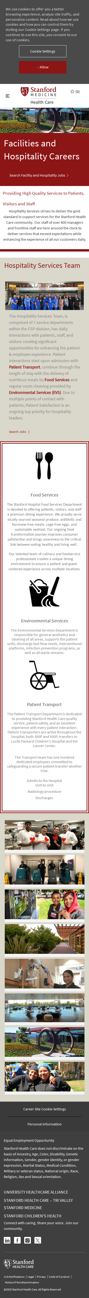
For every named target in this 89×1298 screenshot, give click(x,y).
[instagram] (27, 1240)
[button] (42, 51)
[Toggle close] (7, 96)
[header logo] (38, 95)
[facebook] (17, 1240)
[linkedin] (7, 1240)
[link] (39, 175)
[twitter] (37, 1240)
